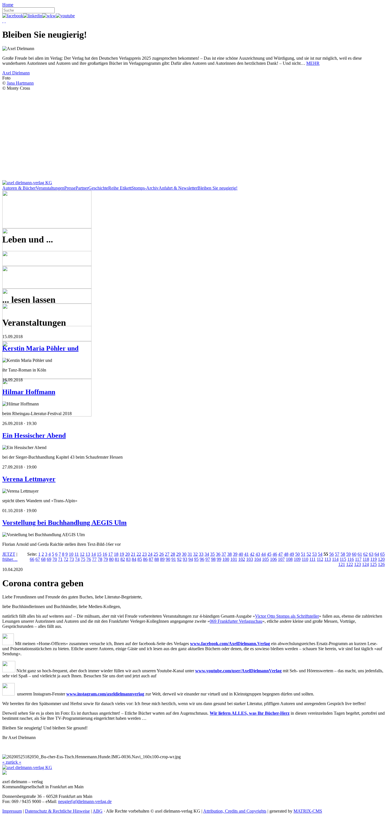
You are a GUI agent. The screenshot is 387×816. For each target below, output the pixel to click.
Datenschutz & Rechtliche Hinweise (57, 811)
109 (297, 559)
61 (360, 554)
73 (71, 559)
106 (273, 559)
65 (382, 554)
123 (357, 564)
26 (161, 554)
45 (269, 554)
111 (312, 559)
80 (111, 559)
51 (303, 554)
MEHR (313, 63)
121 (341, 564)
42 (252, 554)
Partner (82, 188)
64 (377, 554)
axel (110, 694)
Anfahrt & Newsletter (178, 188)
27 (167, 554)
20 (127, 554)
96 (202, 559)
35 (212, 554)
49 (292, 554)
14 (93, 554)
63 (371, 554)
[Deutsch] (2, 20)
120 (381, 559)
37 (224, 554)
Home (7, 4)
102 (241, 559)
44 (263, 554)
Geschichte (98, 188)
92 (179, 559)
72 (66, 559)
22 (139, 554)
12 (82, 554)
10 (71, 554)
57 (337, 554)
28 (173, 554)
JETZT (8, 554)
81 (117, 559)
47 (280, 554)
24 (150, 554)
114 (335, 559)
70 (54, 559)
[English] (5, 20)
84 (134, 559)
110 (305, 559)
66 (32, 559)
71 (60, 559)
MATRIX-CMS (308, 811)
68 (43, 559)
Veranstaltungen (50, 188)
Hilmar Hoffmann (28, 392)
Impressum (12, 811)
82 (122, 559)
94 (190, 559)
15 (99, 554)
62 (365, 554)
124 (365, 564)
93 (185, 559)
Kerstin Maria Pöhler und (40, 348)
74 (77, 559)
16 (105, 554)
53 (314, 554)
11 (77, 554)
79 (105, 559)
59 (348, 554)
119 (373, 559)
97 (207, 559)
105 (265, 559)
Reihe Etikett (119, 188)
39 (235, 554)
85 (139, 559)
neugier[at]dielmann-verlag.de (85, 801)
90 (168, 559)
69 (49, 559)
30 (184, 554)
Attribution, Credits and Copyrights (234, 811)
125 (373, 564)
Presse (70, 188)
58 (343, 554)
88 (156, 559)
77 (94, 559)
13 (88, 554)
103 (249, 559)
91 (173, 559)
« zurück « (11, 762)
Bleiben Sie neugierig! (217, 188)
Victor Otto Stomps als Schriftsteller (287, 616)
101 (233, 559)
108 (289, 559)
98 (213, 559)
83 (128, 559)
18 (116, 554)
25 (156, 554)
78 (100, 559)
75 (83, 559)
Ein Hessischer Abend (34, 435)
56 (331, 554)
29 (178, 554)
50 (297, 554)
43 (258, 554)
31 (190, 554)
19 (122, 554)
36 (218, 554)
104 (257, 559)
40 (241, 554)
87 (151, 559)
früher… (10, 559)
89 (162, 559)
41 (246, 554)
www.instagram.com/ (86, 694)
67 (37, 559)
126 (381, 564)
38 (229, 554)
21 (133, 554)
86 (145, 559)
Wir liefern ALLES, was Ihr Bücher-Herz (250, 713)
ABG (98, 811)
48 (286, 554)
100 (225, 559)
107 (281, 559)
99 (219, 559)
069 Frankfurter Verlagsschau (236, 621)
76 (88, 559)
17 (110, 554)
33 (201, 554)
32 (195, 554)
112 (320, 559)
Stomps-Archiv (145, 188)
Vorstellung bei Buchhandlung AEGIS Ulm (64, 522)
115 (343, 559)
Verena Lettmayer (29, 479)
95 (196, 559)
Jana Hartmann (20, 83)
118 (366, 559)
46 (275, 554)
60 (354, 554)
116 (350, 559)
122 (349, 564)
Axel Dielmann (16, 72)
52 (309, 554)
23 (144, 554)
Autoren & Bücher (19, 188)
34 (207, 554)
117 (358, 559)
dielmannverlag (129, 694)
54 (320, 554)
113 (327, 559)
